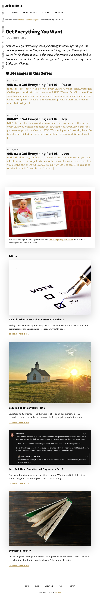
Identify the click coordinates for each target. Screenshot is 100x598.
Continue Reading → (19, 334)
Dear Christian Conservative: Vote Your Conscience (36, 319)
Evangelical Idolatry (20, 550)
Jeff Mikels (13, 5)
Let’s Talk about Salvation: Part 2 (27, 407)
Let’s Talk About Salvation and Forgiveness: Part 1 (36, 469)
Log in (58, 592)
